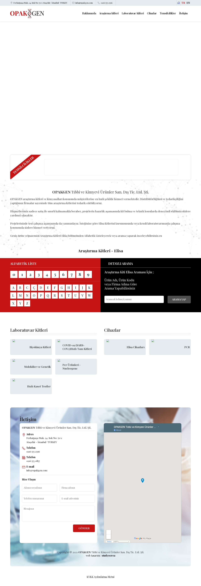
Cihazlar (152, 13)
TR (183, 2)
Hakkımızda (89, 13)
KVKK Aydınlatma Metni (100, 577)
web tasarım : (100, 555)
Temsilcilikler (168, 13)
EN (188, 2)
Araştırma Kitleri (109, 13)
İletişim (183, 13)
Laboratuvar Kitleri (133, 13)
